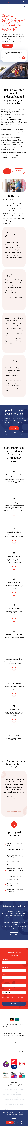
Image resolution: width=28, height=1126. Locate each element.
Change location (19, 9)
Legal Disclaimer (10, 1085)
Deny (18, 1122)
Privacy (4, 1085)
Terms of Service (14, 998)
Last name (5, 967)
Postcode (4, 982)
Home (3, 1051)
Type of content (6, 989)
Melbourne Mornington (12, 1051)
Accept (10, 1122)
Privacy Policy (5, 998)
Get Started (7, 171)
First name (5, 959)
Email (3, 974)
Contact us (7, 45)
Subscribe (14, 1003)
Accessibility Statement (20, 1085)
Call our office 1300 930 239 (18, 171)
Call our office (14, 934)
